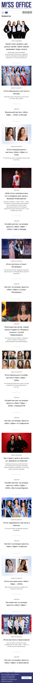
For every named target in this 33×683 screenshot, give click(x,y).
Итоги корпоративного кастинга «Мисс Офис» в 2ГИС (16, 152)
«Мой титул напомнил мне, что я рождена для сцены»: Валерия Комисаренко (16, 196)
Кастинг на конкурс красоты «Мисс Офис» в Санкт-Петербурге (16, 289)
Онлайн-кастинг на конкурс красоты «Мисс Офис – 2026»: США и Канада (16, 226)
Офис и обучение (16, 455)
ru (6, 12)
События (16, 109)
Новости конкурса (16, 88)
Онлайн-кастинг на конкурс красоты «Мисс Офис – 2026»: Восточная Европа (16, 485)
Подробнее (9, 681)
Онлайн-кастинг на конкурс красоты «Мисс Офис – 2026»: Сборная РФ (16, 403)
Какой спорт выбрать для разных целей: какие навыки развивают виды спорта (16, 46)
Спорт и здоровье (16, 41)
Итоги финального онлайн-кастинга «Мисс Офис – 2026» (16, 377)
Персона (16, 190)
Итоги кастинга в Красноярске (16, 640)
